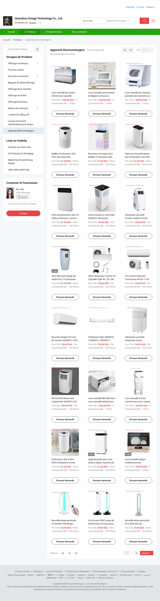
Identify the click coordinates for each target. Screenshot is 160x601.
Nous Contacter (79, 31)
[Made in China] (23, 6)
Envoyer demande (65, 113)
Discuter (23, 197)
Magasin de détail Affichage (21, 82)
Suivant (145, 552)
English (30, 575)
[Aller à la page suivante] (150, 50)
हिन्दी (61, 577)
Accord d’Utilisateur (54, 571)
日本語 (61, 575)
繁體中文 (51, 575)
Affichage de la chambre (19, 88)
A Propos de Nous (53, 31)
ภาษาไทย (70, 577)
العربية (146, 575)
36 (69, 553)
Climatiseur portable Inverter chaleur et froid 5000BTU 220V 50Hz (136, 218)
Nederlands (51, 577)
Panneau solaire (16, 69)
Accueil (11, 31)
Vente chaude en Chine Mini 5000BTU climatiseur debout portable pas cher (101, 218)
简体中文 (40, 575)
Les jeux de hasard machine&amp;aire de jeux (20, 122)
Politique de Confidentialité (77, 571)
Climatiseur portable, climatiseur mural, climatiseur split (135, 340)
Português (102, 575)
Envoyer (23, 213)
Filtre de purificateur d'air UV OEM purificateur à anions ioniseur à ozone (65, 218)
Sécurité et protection (18, 76)
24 (62, 553)
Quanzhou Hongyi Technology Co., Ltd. (39, 18)
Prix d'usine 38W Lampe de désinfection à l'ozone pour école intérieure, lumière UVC (101, 523)
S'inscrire (140, 7)
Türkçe (80, 577)
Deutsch (91, 575)
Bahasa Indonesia (105, 577)
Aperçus (141, 571)
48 (76, 553)
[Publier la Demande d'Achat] (154, 21)
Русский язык (126, 575)
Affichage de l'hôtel (17, 95)
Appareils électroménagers (21, 130)
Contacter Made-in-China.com (104, 571)
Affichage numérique (18, 63)
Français (71, 575)
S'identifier (130, 7)
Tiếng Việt (90, 577)
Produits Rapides (128, 571)
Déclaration (38, 571)
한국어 (138, 575)
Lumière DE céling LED (18, 114)
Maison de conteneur (18, 108)
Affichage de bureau (17, 101)
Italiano (113, 575)
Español (81, 575)
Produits (31, 31)
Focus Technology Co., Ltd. (78, 583)
